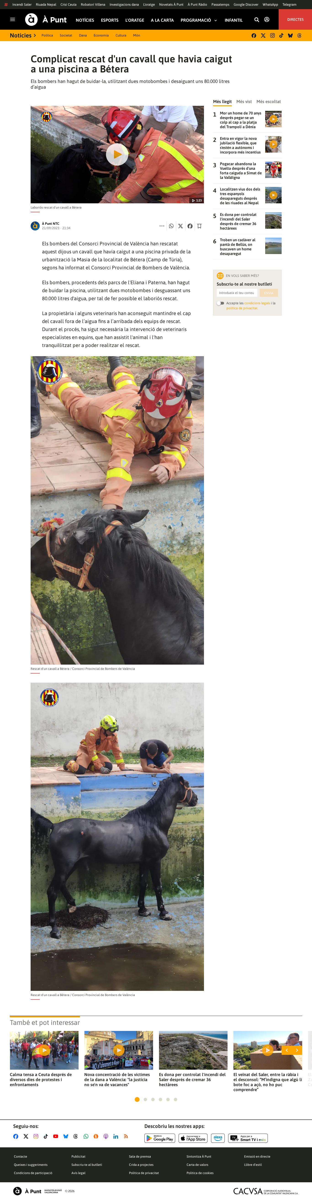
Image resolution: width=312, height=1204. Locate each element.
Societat (66, 35)
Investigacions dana (124, 4)
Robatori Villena (93, 4)
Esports (110, 20)
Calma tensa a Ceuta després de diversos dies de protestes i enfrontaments (41, 1079)
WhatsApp (270, 4)
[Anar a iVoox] (97, 1136)
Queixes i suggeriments (31, 1165)
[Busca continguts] (256, 20)
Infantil (234, 20)
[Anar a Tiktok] (47, 1136)
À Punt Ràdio (197, 4)
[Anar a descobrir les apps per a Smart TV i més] (248, 1138)
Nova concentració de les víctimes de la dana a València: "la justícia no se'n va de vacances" (117, 1079)
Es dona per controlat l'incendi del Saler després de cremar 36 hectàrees (192, 1079)
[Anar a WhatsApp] (87, 1136)
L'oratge (149, 4)
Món (136, 35)
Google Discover (246, 4)
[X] (263, 35)
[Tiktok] (281, 35)
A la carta (162, 20)
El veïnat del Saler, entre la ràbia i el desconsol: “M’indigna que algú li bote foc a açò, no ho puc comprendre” (267, 1082)
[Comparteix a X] (180, 226)
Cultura (121, 35)
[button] (137, 1099)
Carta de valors (197, 1165)
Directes (295, 19)
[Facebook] (253, 35)
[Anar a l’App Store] (193, 1138)
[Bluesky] (290, 35)
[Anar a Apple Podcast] (106, 1136)
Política (47, 35)
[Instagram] (272, 35)
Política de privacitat (144, 1173)
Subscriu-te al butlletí (86, 1165)
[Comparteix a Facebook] (190, 226)
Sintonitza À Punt (199, 1156)
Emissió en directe (257, 1156)
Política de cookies (200, 1173)
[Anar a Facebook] (16, 1136)
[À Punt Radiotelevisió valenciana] (37, 1191)
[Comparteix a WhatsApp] (171, 226)
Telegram (289, 4)
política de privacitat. (242, 308)
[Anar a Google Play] (159, 1138)
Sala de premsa (140, 1156)
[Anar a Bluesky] (66, 1136)
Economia (101, 35)
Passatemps (220, 4)
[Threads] (299, 35)
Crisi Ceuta (69, 4)
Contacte (20, 1156)
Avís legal (78, 1173)
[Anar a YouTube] (56, 1136)
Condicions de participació (33, 1173)
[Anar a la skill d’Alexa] (218, 1138)
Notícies (85, 20)
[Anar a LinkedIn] (117, 1136)
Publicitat (78, 1156)
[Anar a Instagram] (37, 1136)
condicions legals (257, 303)
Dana (83, 35)
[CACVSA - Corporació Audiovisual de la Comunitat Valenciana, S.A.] (266, 1191)
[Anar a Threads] (77, 1136)
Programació (196, 20)
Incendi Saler (22, 4)
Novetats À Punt (171, 4)
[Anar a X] (27, 1136)
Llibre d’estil (253, 1165)
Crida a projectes (141, 1165)
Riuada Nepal (46, 4)
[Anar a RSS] (127, 1136)
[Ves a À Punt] (46, 19)
